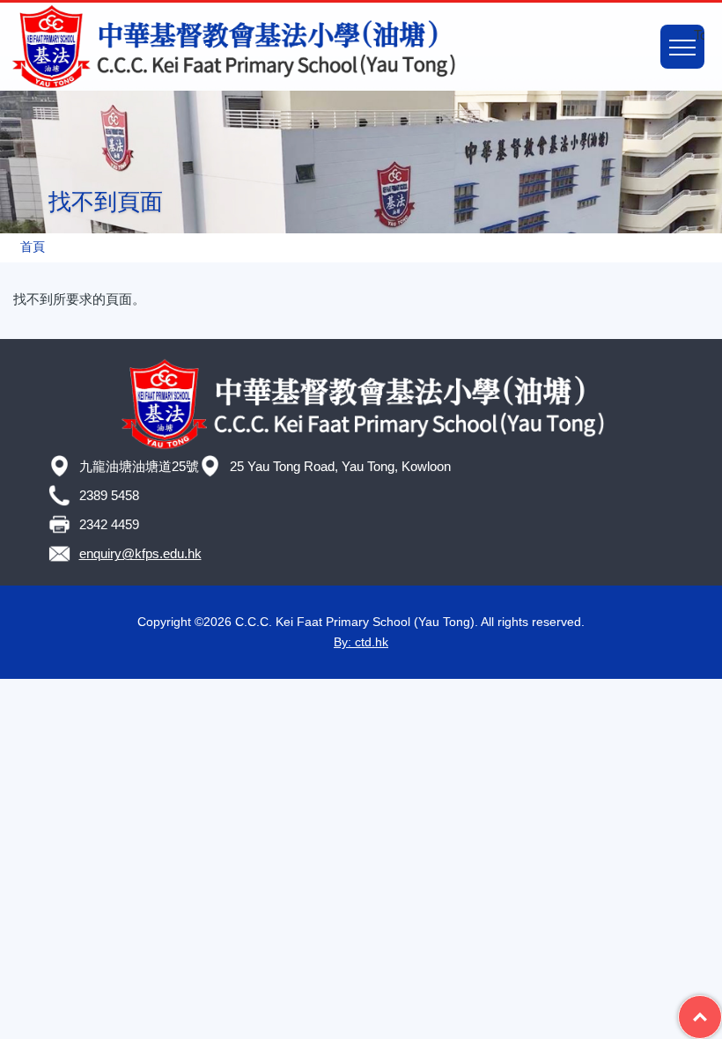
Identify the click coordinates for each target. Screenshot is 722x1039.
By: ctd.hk (361, 642)
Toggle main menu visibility (699, 34)
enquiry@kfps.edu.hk (140, 553)
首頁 (32, 247)
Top (721, 1005)
